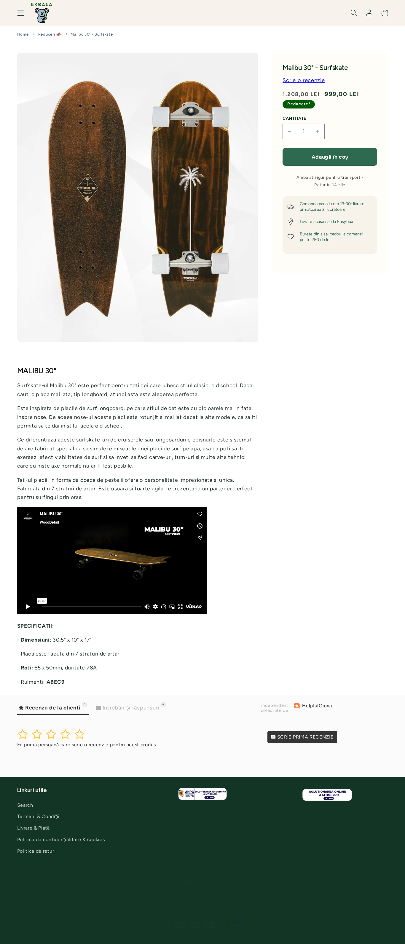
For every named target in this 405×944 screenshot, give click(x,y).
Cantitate (294, 118)
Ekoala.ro (41, 937)
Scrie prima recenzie (305, 737)
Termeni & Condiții (38, 816)
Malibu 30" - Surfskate (92, 34)
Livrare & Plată (33, 828)
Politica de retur (35, 851)
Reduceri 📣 (49, 34)
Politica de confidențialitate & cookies (61, 839)
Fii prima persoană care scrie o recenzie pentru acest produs (86, 744)
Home (23, 34)
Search (25, 805)
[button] (20, 12)
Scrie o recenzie (304, 80)
